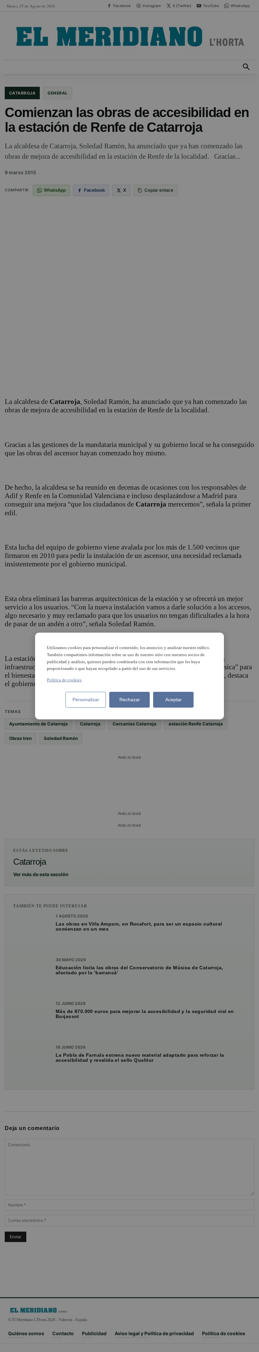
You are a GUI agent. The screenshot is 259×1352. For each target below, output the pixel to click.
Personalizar (86, 699)
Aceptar (173, 699)
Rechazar (129, 699)
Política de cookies (64, 679)
